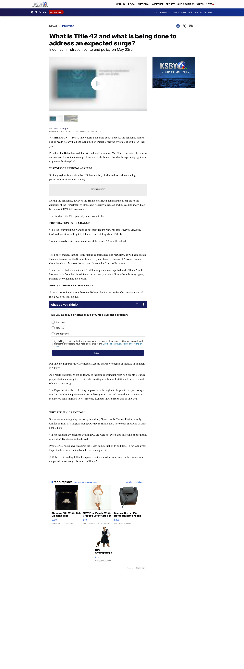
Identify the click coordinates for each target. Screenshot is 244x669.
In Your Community (162, 12)
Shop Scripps (186, 4)
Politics (68, 26)
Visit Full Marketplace (135, 482)
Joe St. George (60, 128)
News (53, 26)
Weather (158, 4)
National (144, 4)
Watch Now (204, 4)
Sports (170, 4)
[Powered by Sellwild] (140, 568)
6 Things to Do (195, 12)
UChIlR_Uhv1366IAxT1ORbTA (45, 12)
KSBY (41, 12)
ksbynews (33, 12)
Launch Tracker (179, 12)
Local (132, 4)
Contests (208, 12)
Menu (119, 4)
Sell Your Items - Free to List (86, 482)
